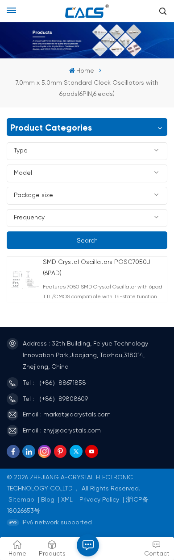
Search (87, 241)
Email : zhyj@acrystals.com (62, 431)
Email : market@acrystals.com (67, 415)
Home (85, 71)
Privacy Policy (99, 500)
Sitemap (21, 500)
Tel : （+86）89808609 (55, 399)
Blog (47, 500)
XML (67, 500)
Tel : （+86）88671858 (54, 383)
